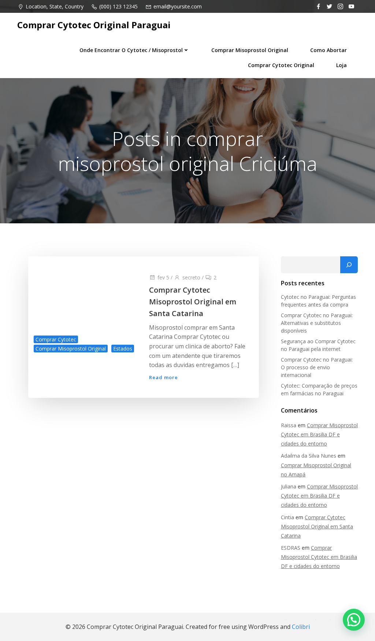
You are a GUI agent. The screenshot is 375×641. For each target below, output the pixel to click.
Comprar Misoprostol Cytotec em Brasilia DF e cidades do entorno (319, 434)
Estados (122, 348)
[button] (354, 620)
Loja (341, 65)
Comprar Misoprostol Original (249, 50)
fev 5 (163, 277)
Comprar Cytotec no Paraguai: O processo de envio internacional (317, 367)
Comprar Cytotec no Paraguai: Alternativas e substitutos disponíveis (317, 323)
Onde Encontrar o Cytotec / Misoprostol (131, 50)
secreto (191, 277)
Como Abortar (328, 50)
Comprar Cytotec (56, 339)
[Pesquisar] (349, 264)
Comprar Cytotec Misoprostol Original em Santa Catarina (317, 526)
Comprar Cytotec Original (281, 65)
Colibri (301, 627)
